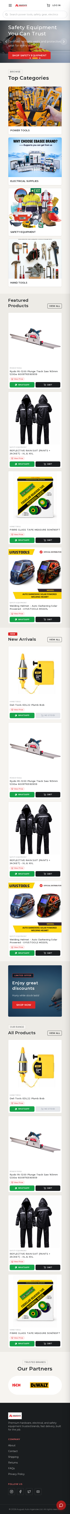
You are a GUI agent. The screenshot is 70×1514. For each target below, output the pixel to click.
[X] (29, 1491)
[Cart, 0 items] (48, 5)
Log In (56, 5)
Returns (13, 1462)
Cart (49, 385)
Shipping (13, 1456)
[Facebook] (20, 1491)
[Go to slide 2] (35, 58)
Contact (13, 1451)
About (11, 1445)
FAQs (11, 1468)
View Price (18, 379)
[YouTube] (38, 1491)
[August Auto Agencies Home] (21, 5)
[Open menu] (10, 5)
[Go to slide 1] (30, 58)
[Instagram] (11, 1491)
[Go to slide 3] (39, 58)
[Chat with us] (61, 1505)
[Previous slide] (6, 41)
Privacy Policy (16, 1474)
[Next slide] (63, 41)
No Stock (50, 715)
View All (54, 306)
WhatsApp (23, 385)
